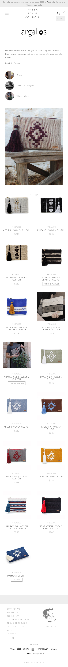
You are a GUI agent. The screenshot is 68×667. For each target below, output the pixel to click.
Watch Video (23, 96)
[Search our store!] (58, 13)
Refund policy (15, 627)
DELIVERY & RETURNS (18, 620)
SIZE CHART (13, 616)
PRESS (10, 630)
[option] (34, 146)
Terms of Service (17, 623)
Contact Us (13, 609)
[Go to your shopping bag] (64, 13)
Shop (19, 75)
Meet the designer (25, 85)
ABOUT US (12, 612)
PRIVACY (11, 634)
